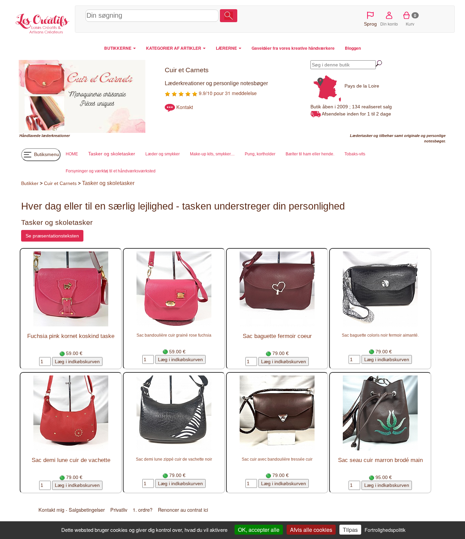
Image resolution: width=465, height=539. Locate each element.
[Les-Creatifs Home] (42, 22)
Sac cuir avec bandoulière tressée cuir (277, 459)
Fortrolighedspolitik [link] (385, 529)
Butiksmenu (46, 154)
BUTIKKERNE (118, 48)
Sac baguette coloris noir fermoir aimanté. (380, 335)
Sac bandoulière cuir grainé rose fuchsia (174, 335)
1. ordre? (143, 509)
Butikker (29, 183)
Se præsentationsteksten (52, 235)
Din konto (389, 24)
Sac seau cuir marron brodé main (380, 460)
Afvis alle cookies (311, 530)
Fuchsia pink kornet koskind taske (70, 336)
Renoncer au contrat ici (183, 509)
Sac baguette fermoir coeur (277, 336)
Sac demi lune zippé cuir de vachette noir (174, 459)
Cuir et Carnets (60, 183)
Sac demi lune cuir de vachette (71, 460)
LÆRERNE (227, 48)
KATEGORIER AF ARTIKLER (174, 48)
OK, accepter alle (258, 530)
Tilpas (350, 530)
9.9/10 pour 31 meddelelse (227, 93)
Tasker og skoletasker (108, 183)
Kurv (411, 19)
